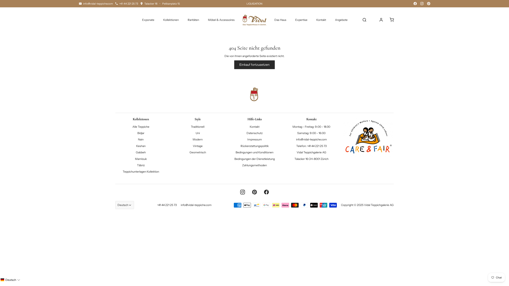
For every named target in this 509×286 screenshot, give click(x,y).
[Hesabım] (381, 20)
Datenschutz (255, 133)
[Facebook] (415, 3)
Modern (198, 139)
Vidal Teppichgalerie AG (311, 152)
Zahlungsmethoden (254, 165)
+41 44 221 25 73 (167, 205)
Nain (141, 139)
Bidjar (140, 133)
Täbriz (141, 165)
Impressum (254, 139)
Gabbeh (141, 152)
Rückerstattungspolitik (255, 146)
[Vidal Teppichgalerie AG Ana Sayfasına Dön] (254, 19)
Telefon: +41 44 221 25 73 (311, 146)
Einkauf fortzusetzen (254, 65)
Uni (198, 133)
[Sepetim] (391, 20)
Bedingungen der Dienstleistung (254, 159)
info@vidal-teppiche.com (311, 139)
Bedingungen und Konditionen (254, 152)
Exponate (148, 20)
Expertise (301, 20)
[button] (10, 280)
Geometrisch (197, 152)
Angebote (341, 20)
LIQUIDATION (254, 3)
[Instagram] (422, 3)
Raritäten (193, 20)
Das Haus (280, 20)
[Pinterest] (428, 3)
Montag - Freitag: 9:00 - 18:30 (311, 127)
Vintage (198, 146)
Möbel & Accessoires (221, 20)
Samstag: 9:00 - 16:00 (311, 133)
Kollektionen (171, 20)
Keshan (141, 146)
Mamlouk (141, 159)
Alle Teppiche (140, 127)
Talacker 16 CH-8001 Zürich (311, 159)
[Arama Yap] (364, 20)
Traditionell (197, 127)
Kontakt (321, 20)
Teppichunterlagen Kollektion (141, 171)
